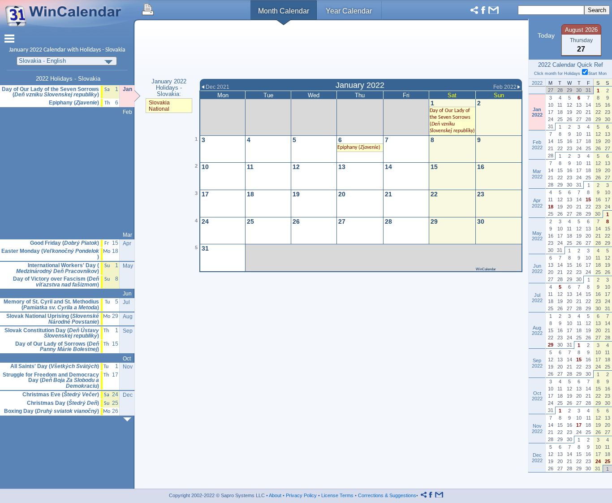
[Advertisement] (361, 50)
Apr (127, 243)
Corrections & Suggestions (387, 495)
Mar (127, 235)
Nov (128, 367)
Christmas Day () (63, 403)
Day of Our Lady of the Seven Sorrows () (50, 92)
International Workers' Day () (57, 268)
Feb (127, 112)
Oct (127, 359)
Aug (128, 316)
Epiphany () (358, 147)
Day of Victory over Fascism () (56, 281)
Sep (128, 331)
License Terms (337, 495)
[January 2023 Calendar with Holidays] (129, 419)
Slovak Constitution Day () (51, 333)
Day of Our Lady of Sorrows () (57, 346)
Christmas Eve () (60, 395)
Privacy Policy (301, 495)
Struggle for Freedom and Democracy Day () (51, 380)
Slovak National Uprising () (52, 319)
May (128, 266)
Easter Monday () (50, 254)
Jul (126, 302)
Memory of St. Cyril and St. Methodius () (51, 304)
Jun (127, 294)
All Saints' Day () (54, 366)
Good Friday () (64, 243)
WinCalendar (486, 269)
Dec (128, 395)
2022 (36, 50)
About (275, 495)
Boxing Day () (51, 411)
